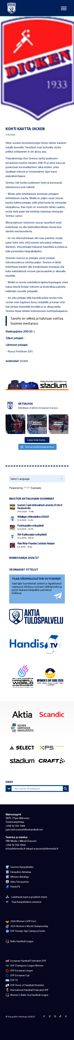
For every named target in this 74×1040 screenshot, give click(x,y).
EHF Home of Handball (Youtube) (27, 985)
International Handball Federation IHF (29, 989)
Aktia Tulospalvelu (19, 881)
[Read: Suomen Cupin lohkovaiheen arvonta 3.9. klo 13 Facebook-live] (12, 507)
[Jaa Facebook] (44, 1016)
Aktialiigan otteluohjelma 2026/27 (33, 516)
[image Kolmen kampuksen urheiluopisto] (23, 729)
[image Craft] (53, 762)
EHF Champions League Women (26, 965)
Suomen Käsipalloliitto (22, 866)
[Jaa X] (65, 1016)
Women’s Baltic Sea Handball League (29, 994)
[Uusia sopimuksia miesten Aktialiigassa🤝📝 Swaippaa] (37, 424)
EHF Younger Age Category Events (27, 930)
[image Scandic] (53, 715)
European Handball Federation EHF (28, 960)
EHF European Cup (19, 975)
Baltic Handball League (21, 941)
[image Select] (23, 748)
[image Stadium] (23, 762)
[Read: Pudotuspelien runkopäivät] (12, 527)
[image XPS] (53, 748)
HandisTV (15, 886)
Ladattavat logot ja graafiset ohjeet (29, 896)
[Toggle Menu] (64, 8)
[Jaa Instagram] (49, 1016)
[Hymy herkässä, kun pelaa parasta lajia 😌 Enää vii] (15, 424)
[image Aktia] (23, 715)
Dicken (24, 361)
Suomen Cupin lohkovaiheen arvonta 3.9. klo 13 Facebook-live (39, 506)
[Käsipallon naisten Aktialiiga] (11, 8)
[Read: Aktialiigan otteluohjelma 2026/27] (12, 518)
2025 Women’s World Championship (29, 926)
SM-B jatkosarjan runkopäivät (32, 534)
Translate (35, 488)
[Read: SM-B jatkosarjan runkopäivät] (12, 536)
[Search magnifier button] (65, 788)
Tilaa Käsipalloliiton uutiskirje (26, 901)
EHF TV (14, 980)
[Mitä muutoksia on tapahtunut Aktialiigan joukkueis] (58, 424)
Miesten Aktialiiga (19, 876)
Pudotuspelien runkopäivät (30, 525)
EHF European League (21, 970)
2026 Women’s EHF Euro (23, 921)
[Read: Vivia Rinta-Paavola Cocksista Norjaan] (12, 545)
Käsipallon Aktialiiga (20, 871)
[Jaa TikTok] (60, 1016)
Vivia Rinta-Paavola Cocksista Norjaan (36, 543)
